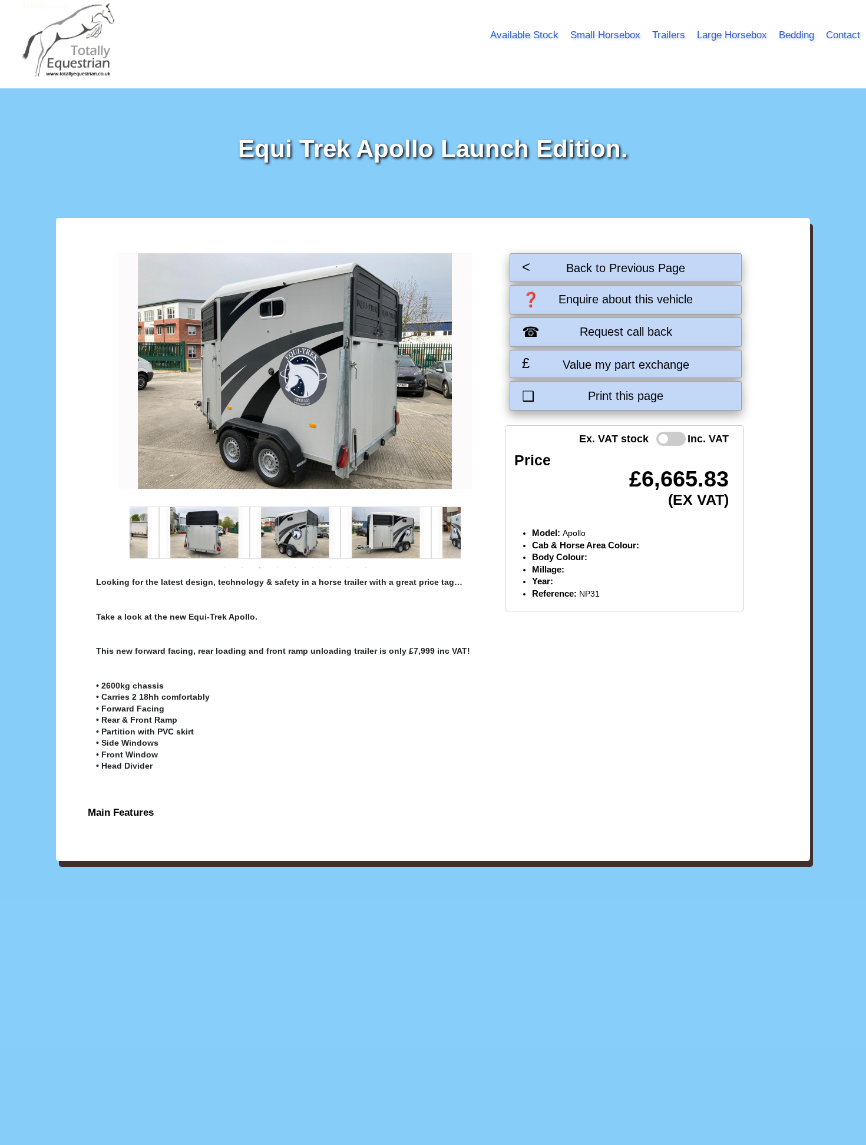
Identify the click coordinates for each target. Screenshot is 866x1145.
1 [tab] (224, 568)
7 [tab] (330, 568)
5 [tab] (295, 568)
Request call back (597, 332)
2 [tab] (242, 568)
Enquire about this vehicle (607, 299)
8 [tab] (348, 568)
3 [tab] (260, 568)
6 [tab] (313, 568)
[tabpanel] (295, 533)
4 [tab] (277, 568)
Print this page (592, 396)
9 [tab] (366, 568)
